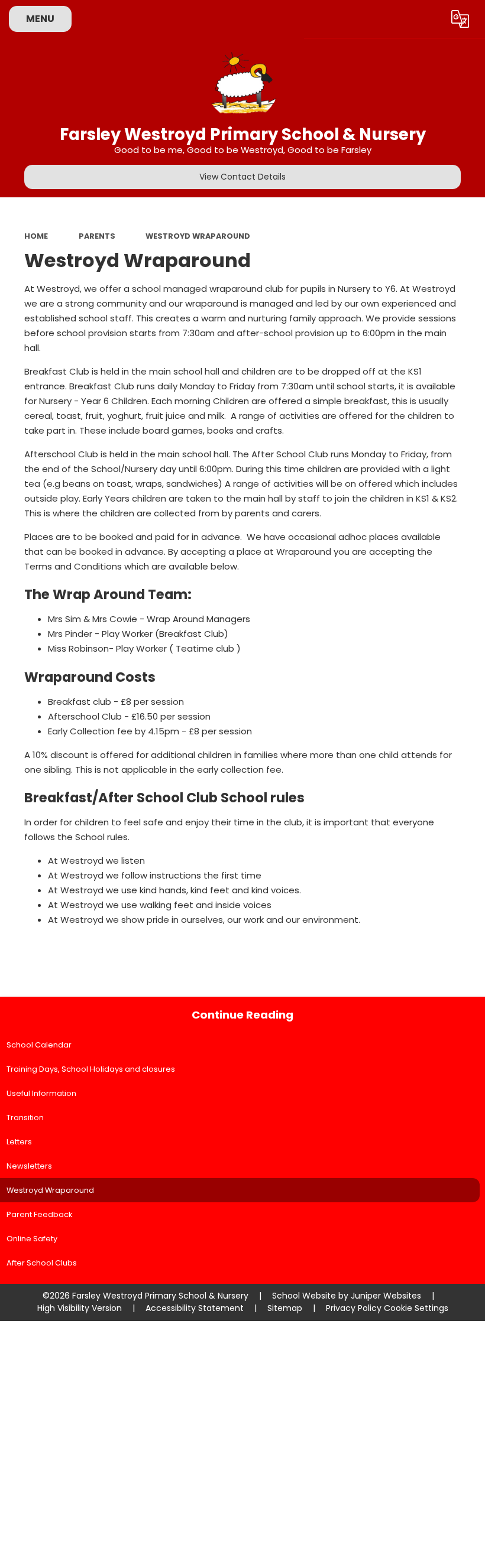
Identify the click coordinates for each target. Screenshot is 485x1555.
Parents (97, 236)
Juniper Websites (386, 1296)
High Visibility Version (79, 1308)
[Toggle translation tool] (460, 19)
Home (36, 236)
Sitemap (284, 1308)
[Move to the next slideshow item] (473, 318)
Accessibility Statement (195, 1308)
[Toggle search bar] (428, 19)
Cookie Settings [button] (416, 1308)
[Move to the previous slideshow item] (473, 289)
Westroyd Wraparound (198, 236)
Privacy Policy (353, 1308)
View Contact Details (242, 177)
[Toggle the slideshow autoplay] (473, 260)
